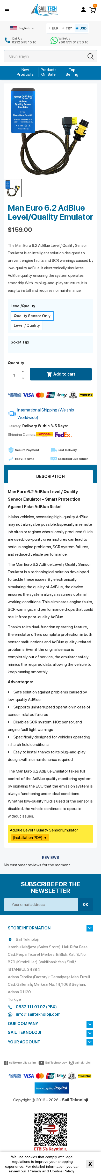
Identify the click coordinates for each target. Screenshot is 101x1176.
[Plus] (23, 371)
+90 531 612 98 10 (74, 42)
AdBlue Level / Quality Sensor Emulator (44, 834)
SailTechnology (56, 1062)
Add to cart (60, 374)
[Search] (90, 56)
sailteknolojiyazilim (22, 1062)
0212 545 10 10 (24, 42)
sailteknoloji (83, 1062)
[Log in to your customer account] (83, 9)
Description (50, 476)
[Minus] (23, 378)
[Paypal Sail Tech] (51, 1088)
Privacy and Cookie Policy (51, 1171)
